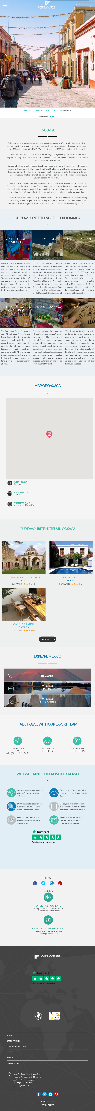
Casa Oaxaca (71, 577)
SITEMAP (50, 1105)
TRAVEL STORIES (14, 1063)
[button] (49, 434)
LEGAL (43, 1105)
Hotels (53, 116)
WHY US (10, 1058)
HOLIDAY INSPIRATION (16, 1046)
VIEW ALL (46, 639)
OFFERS (10, 1052)
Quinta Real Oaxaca (23, 577)
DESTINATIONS (37, 110)
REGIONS (58, 110)
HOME (9, 1035)
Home (26, 110)
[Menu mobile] (5, 6)
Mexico (48, 110)
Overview (43, 116)
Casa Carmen (23, 624)
